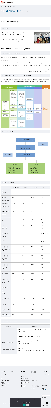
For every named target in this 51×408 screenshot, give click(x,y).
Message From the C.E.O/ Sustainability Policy (45, 376)
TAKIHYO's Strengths (3, 387)
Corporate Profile (5, 380)
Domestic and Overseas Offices (5, 383)
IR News (33, 375)
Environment (44, 380)
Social (43, 381)
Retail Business (24, 378)
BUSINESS (23, 371)
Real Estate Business (23, 386)
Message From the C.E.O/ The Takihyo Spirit (5, 376)
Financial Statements (34, 378)
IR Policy (33, 388)
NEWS (12, 371)
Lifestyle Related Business (25, 383)
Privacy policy (27, 402)
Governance (44, 383)
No (27, 404)
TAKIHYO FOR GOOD (44, 389)
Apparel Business (24, 374)
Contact (5, 403)
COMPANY (3, 371)
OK (24, 404)
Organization (4, 385)
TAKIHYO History (4, 390)
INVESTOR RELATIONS (34, 372)
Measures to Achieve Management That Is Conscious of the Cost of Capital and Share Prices (35, 383)
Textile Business (24, 376)
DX (42, 394)
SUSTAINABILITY (45, 371)
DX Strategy (44, 397)
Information (13, 374)
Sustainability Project (44, 386)
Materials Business (25, 380)
